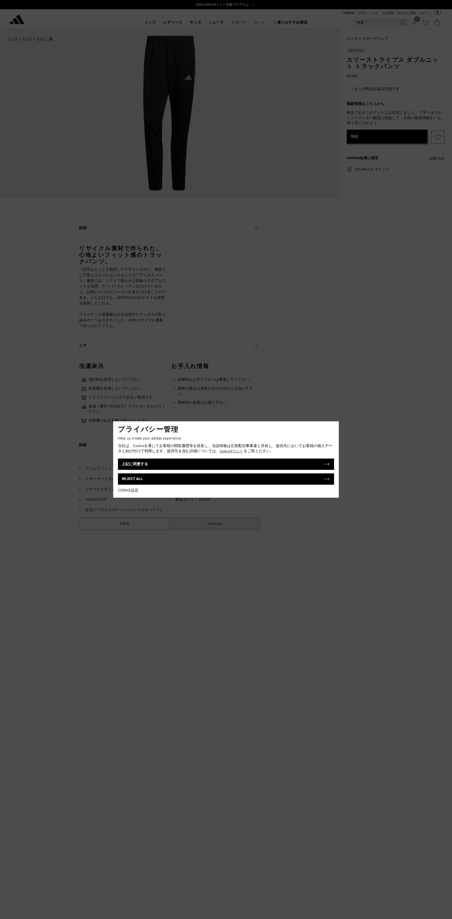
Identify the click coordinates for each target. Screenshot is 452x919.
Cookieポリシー (231, 451)
